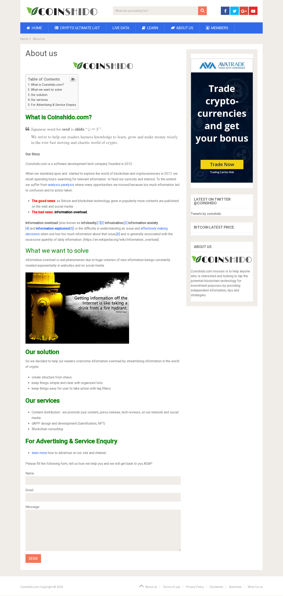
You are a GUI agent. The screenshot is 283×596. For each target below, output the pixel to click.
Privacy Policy (195, 587)
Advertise (235, 587)
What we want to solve (46, 90)
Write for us (255, 587)
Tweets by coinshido (206, 214)
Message (32, 507)
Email (29, 490)
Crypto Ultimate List (79, 28)
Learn (152, 28)
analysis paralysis (61, 185)
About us (184, 28)
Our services (40, 100)
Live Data (120, 28)
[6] (118, 234)
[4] (27, 228)
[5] (71, 228)
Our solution (39, 95)
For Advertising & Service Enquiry (53, 105)
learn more (39, 453)
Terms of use (171, 587)
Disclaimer (216, 587)
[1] (99, 223)
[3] (125, 223)
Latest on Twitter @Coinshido (212, 201)
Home (36, 28)
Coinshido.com (30, 587)
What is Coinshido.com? (47, 85)
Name (29, 473)
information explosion (53, 228)
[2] (102, 223)
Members (219, 28)
